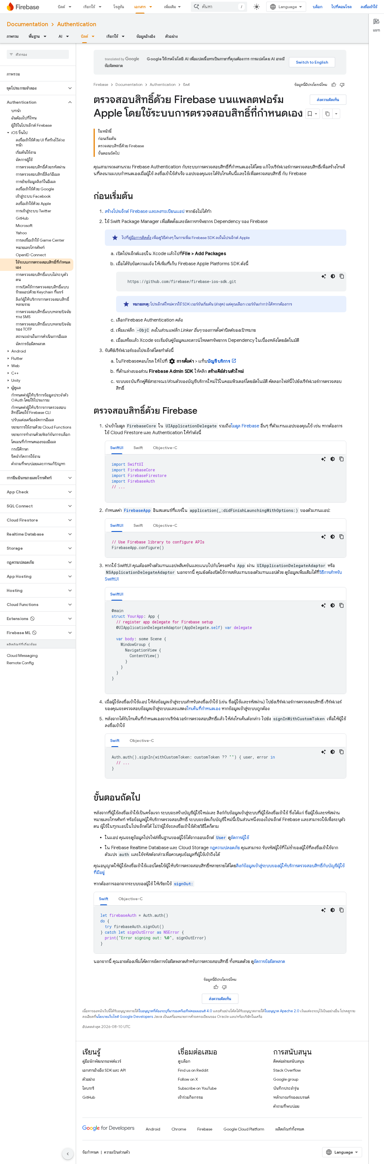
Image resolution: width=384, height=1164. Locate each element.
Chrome (178, 1129)
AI (60, 36)
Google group (285, 1079)
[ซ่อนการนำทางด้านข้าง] (67, 1153)
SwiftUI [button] (116, 447)
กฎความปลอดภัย (225, 848)
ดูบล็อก (184, 1061)
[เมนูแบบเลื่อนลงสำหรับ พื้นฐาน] (46, 36)
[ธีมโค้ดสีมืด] (332, 276)
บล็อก (317, 6)
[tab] (116, 447)
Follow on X (188, 1079)
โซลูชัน (119, 6)
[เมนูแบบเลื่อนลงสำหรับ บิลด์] (71, 7)
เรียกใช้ (89, 6)
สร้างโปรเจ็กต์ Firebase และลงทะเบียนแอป (144, 211)
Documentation (27, 24)
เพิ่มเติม (170, 6)
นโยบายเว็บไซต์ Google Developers (124, 1016)
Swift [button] (138, 447)
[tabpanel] (225, 478)
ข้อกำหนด (90, 1152)
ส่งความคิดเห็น (328, 99)
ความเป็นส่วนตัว (117, 1152)
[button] (33, 88)
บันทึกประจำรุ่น (286, 1088)
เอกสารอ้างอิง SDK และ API (104, 1070)
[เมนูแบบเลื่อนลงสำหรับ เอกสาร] (152, 7)
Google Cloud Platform (243, 1129)
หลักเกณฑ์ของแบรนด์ (291, 1097)
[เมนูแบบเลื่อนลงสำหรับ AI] (69, 36)
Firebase (101, 84)
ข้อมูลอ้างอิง (146, 36)
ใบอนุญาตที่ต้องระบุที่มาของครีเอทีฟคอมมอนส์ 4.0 (175, 1011)
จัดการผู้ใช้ (240, 837)
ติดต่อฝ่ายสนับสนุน (288, 1061)
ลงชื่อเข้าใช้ (369, 6)
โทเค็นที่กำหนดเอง (204, 709)
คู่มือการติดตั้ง (140, 237)
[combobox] (219, 7)
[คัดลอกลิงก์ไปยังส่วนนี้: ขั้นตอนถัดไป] (146, 798)
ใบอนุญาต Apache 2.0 (282, 1011)
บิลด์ (61, 6)
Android (153, 1129)
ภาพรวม (13, 36)
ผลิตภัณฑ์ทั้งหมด (289, 1129)
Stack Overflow (287, 1070)
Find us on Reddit (193, 1070)
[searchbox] (38, 54)
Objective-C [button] (165, 447)
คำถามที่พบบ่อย (286, 1106)
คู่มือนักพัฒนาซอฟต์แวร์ (101, 1061)
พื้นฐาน (34, 36)
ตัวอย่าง (171, 36)
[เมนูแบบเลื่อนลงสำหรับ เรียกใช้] (102, 7)
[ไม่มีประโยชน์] (342, 85)
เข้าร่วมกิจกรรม (190, 1097)
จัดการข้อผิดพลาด (269, 961)
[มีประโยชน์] (333, 85)
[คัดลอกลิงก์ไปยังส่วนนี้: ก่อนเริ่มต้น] (138, 196)
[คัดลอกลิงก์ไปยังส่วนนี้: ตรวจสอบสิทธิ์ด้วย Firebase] (203, 411)
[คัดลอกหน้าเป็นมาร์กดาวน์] (327, 114)
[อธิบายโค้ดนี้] (323, 276)
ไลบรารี (88, 1088)
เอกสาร (140, 6)
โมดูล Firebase (245, 426)
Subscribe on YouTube (197, 1088)
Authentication (76, 24)
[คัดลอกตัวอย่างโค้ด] (341, 276)
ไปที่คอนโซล (341, 6)
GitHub (88, 1097)
